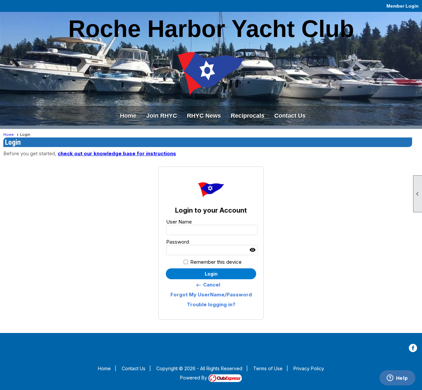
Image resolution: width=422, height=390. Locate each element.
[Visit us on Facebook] (413, 348)
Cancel (208, 285)
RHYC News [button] (204, 115)
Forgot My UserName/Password (211, 294)
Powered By (194, 377)
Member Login (402, 6)
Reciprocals (247, 115)
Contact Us (290, 115)
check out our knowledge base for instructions (117, 153)
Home (128, 115)
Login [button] (211, 274)
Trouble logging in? (211, 304)
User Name (179, 222)
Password (177, 242)
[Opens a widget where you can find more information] (397, 378)
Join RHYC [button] (161, 115)
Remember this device (216, 262)
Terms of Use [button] (268, 368)
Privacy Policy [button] (308, 368)
